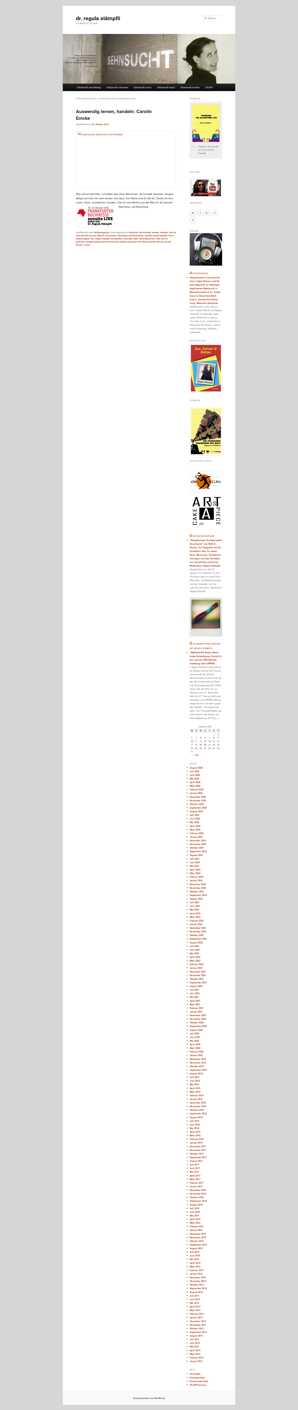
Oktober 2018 (197, 1109)
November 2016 (198, 1193)
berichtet (134, 232)
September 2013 (198, 1332)
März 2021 (195, 1004)
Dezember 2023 (198, 884)
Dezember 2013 (198, 1321)
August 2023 (196, 898)
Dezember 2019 (198, 1059)
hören (171, 235)
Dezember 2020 (198, 1015)
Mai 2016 (194, 1215)
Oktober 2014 (197, 1284)
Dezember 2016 (198, 1190)
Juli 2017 (194, 1164)
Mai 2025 (194, 822)
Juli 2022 (194, 946)
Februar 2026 (196, 789)
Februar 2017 (196, 1182)
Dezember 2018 (198, 1102)
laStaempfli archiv (143, 87)
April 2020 (195, 1044)
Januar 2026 (196, 793)
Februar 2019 (196, 1095)
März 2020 (195, 1048)
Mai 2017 (194, 1171)
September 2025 (198, 807)
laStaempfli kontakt (190, 87)
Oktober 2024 (197, 847)
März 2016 (195, 1222)
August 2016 (196, 1204)
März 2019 (195, 1091)
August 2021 (196, 986)
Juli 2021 (194, 989)
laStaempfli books (166, 87)
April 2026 (195, 782)
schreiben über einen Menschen (139, 238)
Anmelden (195, 1373)
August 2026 (196, 767)
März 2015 (195, 1266)
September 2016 (198, 1200)
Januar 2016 (196, 1230)
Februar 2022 (196, 964)
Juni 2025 (195, 818)
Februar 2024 (196, 876)
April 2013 (195, 1350)
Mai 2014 (194, 1303)
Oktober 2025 (197, 804)
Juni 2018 (195, 1124)
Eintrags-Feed (197, 1377)
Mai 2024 (194, 866)
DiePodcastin (200, 273)
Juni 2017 (195, 1168)
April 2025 (195, 826)
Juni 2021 (195, 993)
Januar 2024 (196, 880)
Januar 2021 (196, 1011)
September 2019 (198, 1069)
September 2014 (198, 1288)
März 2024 (195, 873)
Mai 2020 (194, 1040)
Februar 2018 (196, 1139)
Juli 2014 (194, 1295)
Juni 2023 (195, 906)
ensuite (155, 232)
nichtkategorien (101, 232)
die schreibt (145, 232)
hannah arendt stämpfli (156, 235)
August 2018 (196, 1117)
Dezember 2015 (198, 1233)
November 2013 (198, 1324)
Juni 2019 (195, 1080)
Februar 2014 (196, 1313)
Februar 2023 (196, 920)
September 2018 (198, 1113)
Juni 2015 (195, 1255)
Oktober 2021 (197, 978)
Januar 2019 (196, 1099)
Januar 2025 (196, 836)
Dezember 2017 (198, 1146)
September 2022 (198, 938)
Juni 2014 (195, 1299)
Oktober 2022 (197, 935)
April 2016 (195, 1219)
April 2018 (195, 1131)
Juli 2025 (194, 815)
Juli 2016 (194, 1208)
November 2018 (198, 1106)
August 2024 (196, 855)
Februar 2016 (196, 1226)
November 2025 (198, 800)
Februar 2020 (196, 1051)
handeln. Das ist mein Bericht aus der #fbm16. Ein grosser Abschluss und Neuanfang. (126, 234)
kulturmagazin (83, 238)
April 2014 (195, 1306)
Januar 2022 (196, 967)
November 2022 (198, 931)
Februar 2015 (196, 1270)
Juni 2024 (195, 862)
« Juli (195, 755)
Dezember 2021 (198, 971)
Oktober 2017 (197, 1153)
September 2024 (198, 851)
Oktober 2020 (197, 1022)
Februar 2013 (196, 1357)
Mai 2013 (194, 1346)
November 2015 (198, 1237)
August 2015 (196, 1248)
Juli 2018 (194, 1120)
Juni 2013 (195, 1342)
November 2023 (198, 887)
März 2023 (195, 917)
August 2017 (196, 1160)
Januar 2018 (196, 1142)
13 (205, 741)
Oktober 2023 (197, 891)
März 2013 (195, 1354)
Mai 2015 (194, 1259)
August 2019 (196, 1073)
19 (201, 744)
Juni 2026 (195, 775)
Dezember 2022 (198, 927)
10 (192, 741)
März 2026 (195, 785)
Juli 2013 (194, 1339)
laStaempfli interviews (117, 87)
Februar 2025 (196, 833)
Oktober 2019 (197, 1066)
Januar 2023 (196, 924)
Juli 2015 (194, 1251)
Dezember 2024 (198, 840)
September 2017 (198, 1157)
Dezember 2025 (198, 796)
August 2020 (196, 1029)
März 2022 (195, 960)
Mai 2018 (194, 1128)
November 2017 (198, 1150)
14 (209, 741)
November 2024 (198, 844)
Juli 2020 (194, 1033)
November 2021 (198, 975)
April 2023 (195, 913)
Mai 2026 (194, 778)
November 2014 (198, 1281)
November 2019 (198, 1062)
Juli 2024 (194, 858)
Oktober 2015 (197, 1241)
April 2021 (195, 1000)
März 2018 (195, 1135)
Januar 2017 (196, 1186)
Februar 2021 (196, 1008)
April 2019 (195, 1088)
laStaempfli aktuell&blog (89, 87)
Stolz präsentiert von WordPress (149, 1398)
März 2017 (195, 1179)
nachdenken (117, 238)
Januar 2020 (196, 1055)
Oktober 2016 (197, 1197)
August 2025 (196, 811)
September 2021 (198, 982)
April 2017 (195, 1175)
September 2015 (198, 1244)
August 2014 (196, 1292)
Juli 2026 (194, 771)
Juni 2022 (195, 949)
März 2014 (195, 1310)
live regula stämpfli (100, 238)
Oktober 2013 (197, 1328)
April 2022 (195, 957)
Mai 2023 (194, 909)
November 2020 (198, 1018)
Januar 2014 (196, 1317)
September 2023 (198, 895)
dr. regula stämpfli (98, 18)
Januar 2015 (196, 1273)
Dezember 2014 (198, 1277)
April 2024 (195, 869)
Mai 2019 (194, 1084)
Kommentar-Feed (199, 1381)
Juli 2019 (194, 1077)
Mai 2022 (194, 953)
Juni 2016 (195, 1211)
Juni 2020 (195, 1037)
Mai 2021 (194, 997)
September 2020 (198, 1026)
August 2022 (196, 942)
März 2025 (195, 829)
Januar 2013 (196, 1361)
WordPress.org (198, 1384)
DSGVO (209, 87)
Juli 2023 (194, 902)
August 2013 (196, 1335)
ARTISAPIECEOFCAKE (204, 536)
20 (205, 744)
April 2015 (195, 1263)
